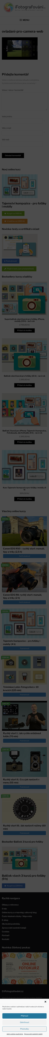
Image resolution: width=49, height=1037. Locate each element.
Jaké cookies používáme (15, 1034)
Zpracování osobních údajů (33, 1034)
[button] (45, 1002)
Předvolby (24, 1029)
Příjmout (24, 1016)
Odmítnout (24, 1022)
